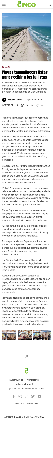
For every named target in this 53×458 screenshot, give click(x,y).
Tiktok (26, 396)
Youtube (39, 396)
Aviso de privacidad (24, 384)
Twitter (33, 396)
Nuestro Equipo (16, 380)
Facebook (14, 396)
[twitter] (27, 105)
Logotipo (26, 4)
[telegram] (37, 105)
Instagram (20, 396)
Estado (6, 67)
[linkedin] (32, 105)
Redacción (15, 99)
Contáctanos (33, 380)
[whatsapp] (22, 105)
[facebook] (17, 105)
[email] (42, 105)
